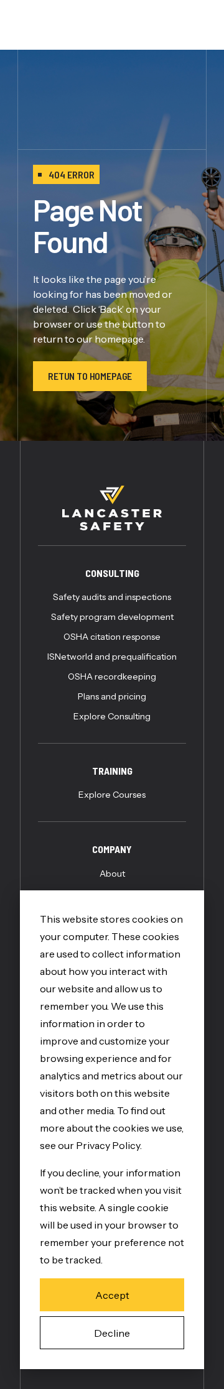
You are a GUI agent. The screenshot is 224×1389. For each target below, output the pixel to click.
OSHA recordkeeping (112, 676)
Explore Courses (112, 794)
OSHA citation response (112, 636)
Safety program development (112, 616)
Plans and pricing (112, 696)
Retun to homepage (90, 376)
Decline (112, 1333)
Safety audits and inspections (112, 596)
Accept (112, 1295)
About (112, 873)
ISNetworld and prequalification (112, 656)
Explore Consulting (112, 716)
